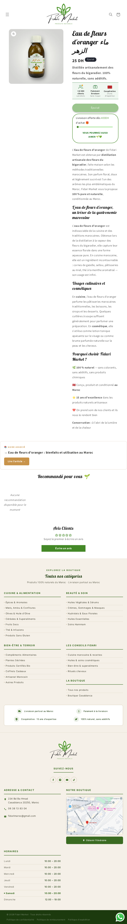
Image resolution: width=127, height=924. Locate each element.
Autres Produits (14, 682)
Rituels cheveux (77, 671)
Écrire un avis (63, 548)
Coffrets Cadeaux (16, 671)
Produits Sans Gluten (18, 635)
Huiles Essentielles (78, 619)
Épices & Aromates (16, 602)
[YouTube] (67, 780)
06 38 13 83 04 (17, 808)
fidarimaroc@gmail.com (22, 815)
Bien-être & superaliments (83, 665)
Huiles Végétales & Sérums (83, 602)
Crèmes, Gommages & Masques (86, 608)
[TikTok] (74, 780)
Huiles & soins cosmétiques (83, 660)
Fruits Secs (12, 624)
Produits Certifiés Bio (18, 665)
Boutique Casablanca (80, 695)
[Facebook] (53, 780)
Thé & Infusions (15, 630)
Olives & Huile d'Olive (18, 613)
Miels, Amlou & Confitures (21, 608)
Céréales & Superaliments (21, 619)
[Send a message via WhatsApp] (120, 917)
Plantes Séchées (15, 660)
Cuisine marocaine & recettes (85, 655)
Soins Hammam (77, 624)
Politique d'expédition (79, 919)
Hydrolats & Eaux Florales (83, 613)
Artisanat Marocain (17, 677)
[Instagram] (60, 780)
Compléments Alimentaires (21, 655)
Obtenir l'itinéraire (96, 840)
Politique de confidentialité (20, 919)
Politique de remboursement (51, 919)
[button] (7, 14)
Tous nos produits (78, 690)
